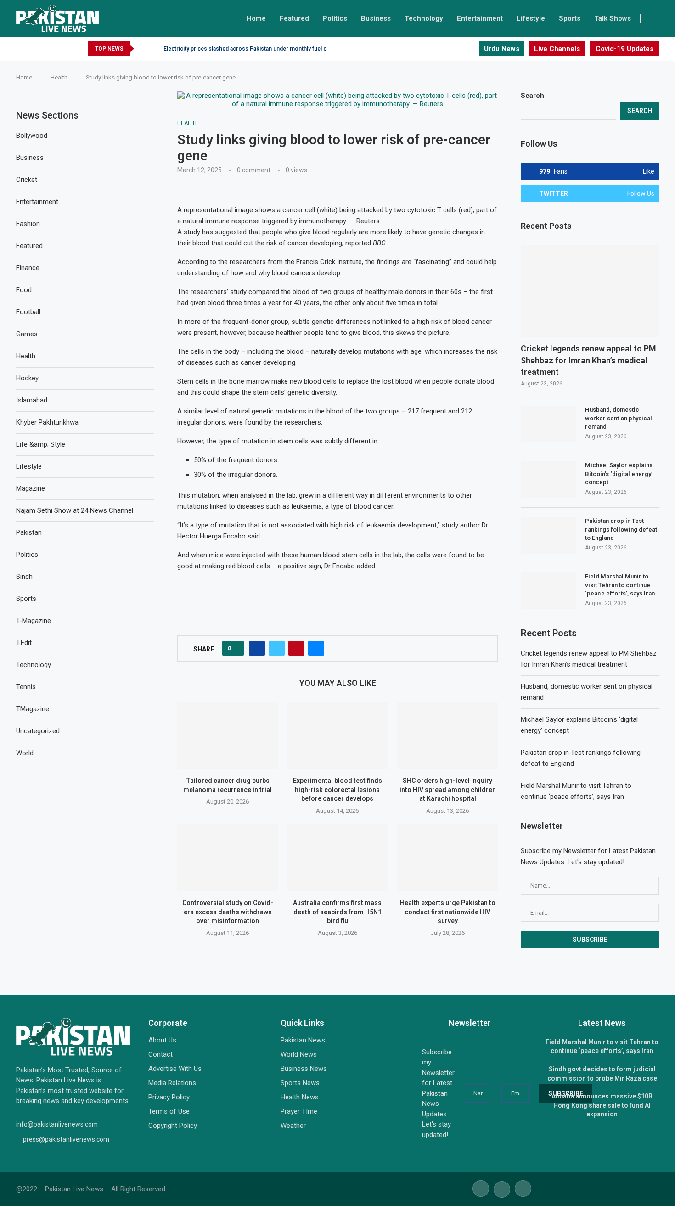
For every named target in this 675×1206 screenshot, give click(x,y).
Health (59, 77)
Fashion (28, 224)
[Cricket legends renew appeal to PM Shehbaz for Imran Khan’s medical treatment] (590, 291)
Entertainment (480, 18)
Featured (294, 18)
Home (256, 18)
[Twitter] (461, 48)
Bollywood (31, 135)
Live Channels (557, 49)
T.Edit (24, 643)
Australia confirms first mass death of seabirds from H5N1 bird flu (337, 912)
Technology (424, 18)
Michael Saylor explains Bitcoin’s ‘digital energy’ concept (618, 473)
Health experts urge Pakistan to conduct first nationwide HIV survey (447, 912)
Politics (335, 18)
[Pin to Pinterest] (296, 648)
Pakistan (29, 532)
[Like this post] (235, 648)
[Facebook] (451, 48)
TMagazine (32, 709)
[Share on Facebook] (257, 648)
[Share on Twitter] (277, 648)
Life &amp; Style (40, 444)
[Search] (654, 18)
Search (532, 95)
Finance (27, 268)
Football (28, 312)
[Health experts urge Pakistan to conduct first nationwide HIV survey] (447, 857)
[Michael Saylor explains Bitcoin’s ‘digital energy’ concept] (548, 479)
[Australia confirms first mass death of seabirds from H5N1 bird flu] (337, 857)
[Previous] (143, 48)
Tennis (26, 687)
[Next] (155, 48)
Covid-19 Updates (624, 49)
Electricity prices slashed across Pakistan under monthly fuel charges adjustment (269, 48)
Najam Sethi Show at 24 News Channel (74, 510)
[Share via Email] (316, 648)
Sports (569, 18)
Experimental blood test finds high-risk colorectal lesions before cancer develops (337, 790)
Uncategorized (38, 731)
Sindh (24, 576)
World (25, 753)
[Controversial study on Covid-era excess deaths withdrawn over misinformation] (227, 857)
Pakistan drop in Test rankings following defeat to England (621, 529)
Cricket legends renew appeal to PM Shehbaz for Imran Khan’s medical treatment (588, 360)
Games (27, 334)
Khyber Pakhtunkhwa (47, 422)
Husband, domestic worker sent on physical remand (618, 418)
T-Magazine (33, 621)
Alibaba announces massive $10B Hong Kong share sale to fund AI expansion (601, 1105)
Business (376, 18)
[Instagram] (472, 48)
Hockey (27, 378)
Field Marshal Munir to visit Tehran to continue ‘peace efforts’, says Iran (620, 584)
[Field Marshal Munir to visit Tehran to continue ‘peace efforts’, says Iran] (548, 590)
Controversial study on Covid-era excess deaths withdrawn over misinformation (227, 912)
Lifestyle (531, 18)
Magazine (30, 488)
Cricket (26, 180)
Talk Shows (612, 18)
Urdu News (501, 49)
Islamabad (31, 400)
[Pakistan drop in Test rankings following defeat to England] (548, 535)
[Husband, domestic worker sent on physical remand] (548, 424)
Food (24, 290)
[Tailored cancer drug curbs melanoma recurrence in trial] (227, 735)
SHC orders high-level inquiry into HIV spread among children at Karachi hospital (447, 790)
